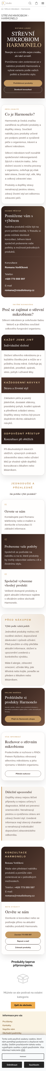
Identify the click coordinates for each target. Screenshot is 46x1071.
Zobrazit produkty (23, 947)
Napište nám (9, 1029)
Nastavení (23, 1056)
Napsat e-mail (23, 941)
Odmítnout (12, 1064)
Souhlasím (34, 1064)
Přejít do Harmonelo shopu (23, 719)
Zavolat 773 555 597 (23, 935)
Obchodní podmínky (12, 1033)
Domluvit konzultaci (23, 89)
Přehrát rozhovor (23, 774)
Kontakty (7, 1025)
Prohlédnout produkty (23, 83)
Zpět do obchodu (23, 1005)
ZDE (23, 1050)
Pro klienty (8, 1021)
